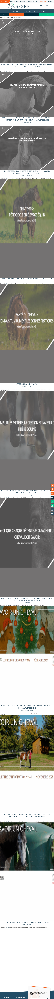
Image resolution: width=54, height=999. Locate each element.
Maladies (23, 11)
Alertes (18, 11)
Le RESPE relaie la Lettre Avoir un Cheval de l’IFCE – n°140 (27, 922)
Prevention (28, 11)
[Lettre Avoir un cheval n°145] (27, 382)
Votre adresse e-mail (35, 996)
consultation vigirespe (16, 14)
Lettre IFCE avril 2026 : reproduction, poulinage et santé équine (27, 279)
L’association (12, 11)
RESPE (7, 71)
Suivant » (28, 931)
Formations (35, 11)
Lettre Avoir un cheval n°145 (27, 384)
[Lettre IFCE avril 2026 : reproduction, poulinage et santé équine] (27, 277)
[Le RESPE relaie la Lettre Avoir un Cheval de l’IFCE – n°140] (27, 920)
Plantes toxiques (31, 14)
